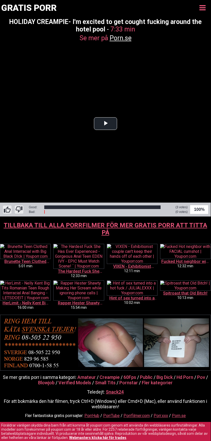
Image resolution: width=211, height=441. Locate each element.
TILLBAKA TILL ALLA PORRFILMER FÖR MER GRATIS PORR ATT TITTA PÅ (105, 229)
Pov (201, 377)
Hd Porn (185, 377)
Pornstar (128, 382)
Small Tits (105, 382)
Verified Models (74, 382)
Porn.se (120, 38)
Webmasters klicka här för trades (97, 438)
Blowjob (46, 382)
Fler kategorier (157, 382)
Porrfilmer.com (137, 415)
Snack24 (115, 392)
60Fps (130, 377)
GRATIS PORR (29, 8)
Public (146, 377)
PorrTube (111, 415)
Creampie (110, 377)
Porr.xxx (161, 415)
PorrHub (91, 415)
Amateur (86, 377)
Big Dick (164, 377)
